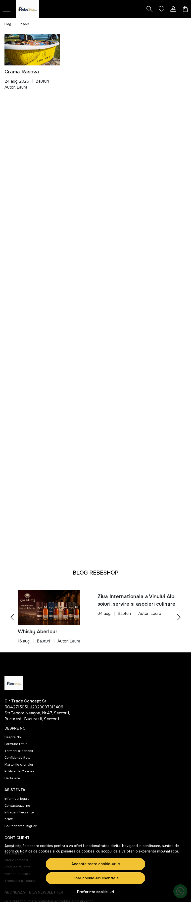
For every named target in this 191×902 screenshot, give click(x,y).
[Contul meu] (173, 9)
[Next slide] (179, 617)
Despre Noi (13, 737)
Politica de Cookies (19, 771)
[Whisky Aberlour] (49, 607)
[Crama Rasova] (32, 49)
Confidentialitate (17, 757)
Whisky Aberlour (37, 632)
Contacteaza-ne (17, 805)
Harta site (12, 778)
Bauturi (42, 81)
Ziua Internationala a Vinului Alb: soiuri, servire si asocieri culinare (136, 600)
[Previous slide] (12, 617)
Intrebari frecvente (19, 812)
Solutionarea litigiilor (20, 826)
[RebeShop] (32, 9)
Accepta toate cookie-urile (95, 863)
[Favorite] (161, 9)
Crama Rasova (21, 72)
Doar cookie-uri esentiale (96, 878)
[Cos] (185, 9)
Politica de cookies (35, 851)
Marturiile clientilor (18, 764)
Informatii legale (17, 798)
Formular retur (15, 744)
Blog (7, 24)
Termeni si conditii (18, 751)
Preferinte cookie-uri (95, 892)
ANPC (8, 819)
